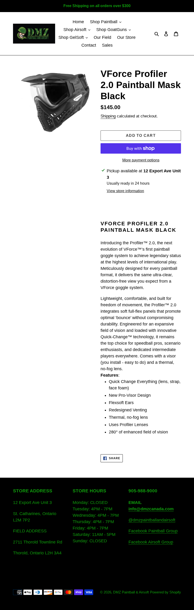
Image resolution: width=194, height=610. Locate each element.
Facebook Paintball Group (153, 531)
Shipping (108, 116)
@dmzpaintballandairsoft (151, 520)
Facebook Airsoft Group (150, 542)
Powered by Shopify (165, 592)
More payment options (140, 160)
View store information (125, 191)
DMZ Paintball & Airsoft (131, 592)
